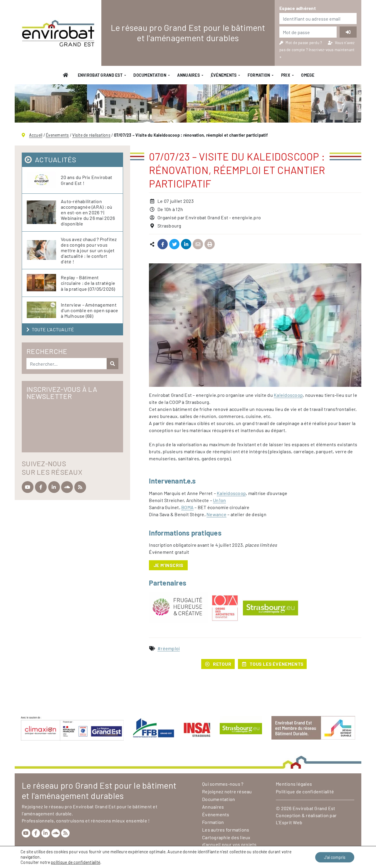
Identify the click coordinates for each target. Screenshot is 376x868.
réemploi (170, 648)
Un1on (219, 500)
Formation (259, 75)
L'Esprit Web (289, 822)
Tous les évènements (276, 664)
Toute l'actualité (53, 329)
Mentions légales (294, 784)
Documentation (149, 75)
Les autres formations (225, 829)
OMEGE (307, 75)
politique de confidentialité (75, 862)
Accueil (36, 135)
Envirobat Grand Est (100, 75)
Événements (215, 814)
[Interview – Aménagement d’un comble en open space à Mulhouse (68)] (44, 310)
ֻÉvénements (223, 75)
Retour (222, 664)
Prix (285, 75)
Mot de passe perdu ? (304, 42)
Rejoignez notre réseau (227, 791)
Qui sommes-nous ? (222, 784)
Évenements (57, 135)
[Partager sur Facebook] (163, 244)
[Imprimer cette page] (210, 244)
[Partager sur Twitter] (174, 244)
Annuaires (188, 75)
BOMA (187, 507)
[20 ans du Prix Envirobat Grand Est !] (44, 180)
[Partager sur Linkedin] (186, 244)
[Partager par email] (198, 244)
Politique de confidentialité (305, 791)
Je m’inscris (169, 565)
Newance (216, 514)
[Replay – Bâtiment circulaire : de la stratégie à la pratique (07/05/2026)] (44, 283)
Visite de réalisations (91, 135)
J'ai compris (334, 857)
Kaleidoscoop (288, 395)
